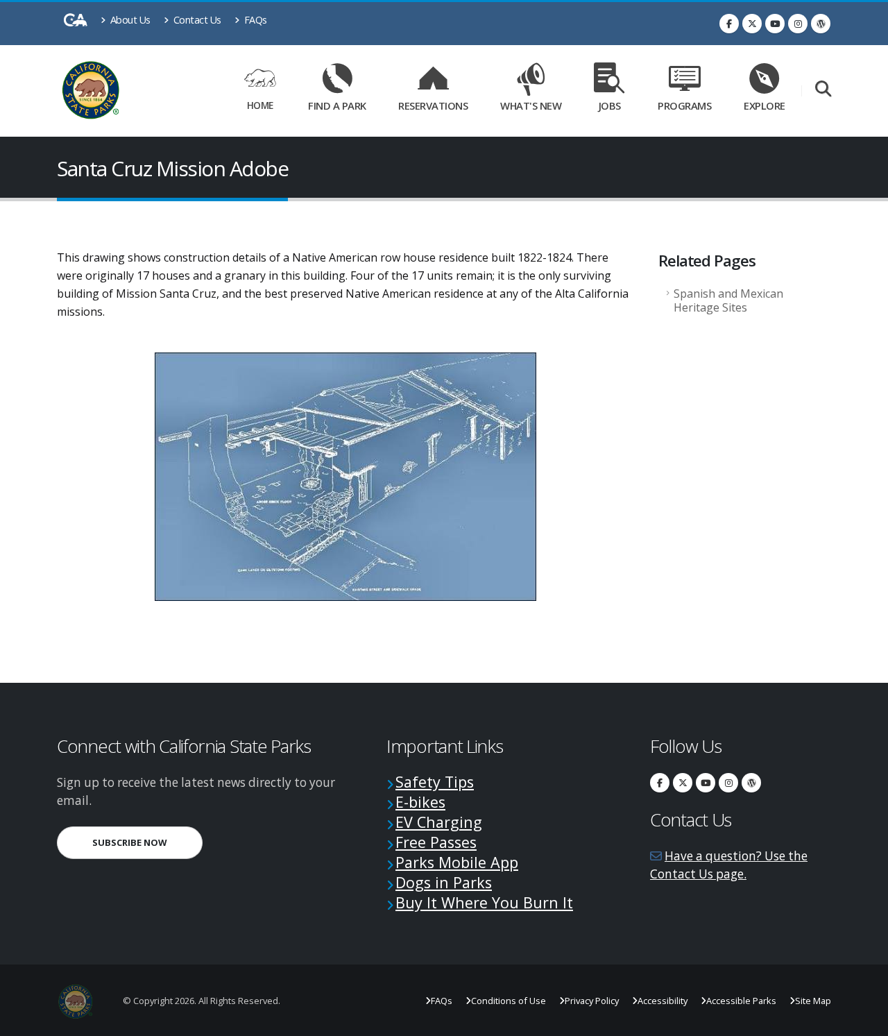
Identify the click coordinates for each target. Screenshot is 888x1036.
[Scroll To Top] (863, 1020)
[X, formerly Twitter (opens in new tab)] (752, 23)
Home (260, 105)
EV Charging (438, 822)
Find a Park (337, 105)
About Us (129, 19)
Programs (684, 105)
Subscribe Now (147, 842)
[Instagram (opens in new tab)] (798, 23)
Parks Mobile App (456, 862)
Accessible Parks (741, 1000)
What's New (530, 105)
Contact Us (196, 19)
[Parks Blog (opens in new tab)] (820, 23)
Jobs (610, 105)
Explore (764, 105)
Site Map (813, 1000)
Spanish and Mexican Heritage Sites (728, 300)
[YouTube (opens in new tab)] (775, 23)
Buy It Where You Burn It (484, 902)
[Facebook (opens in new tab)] (729, 23)
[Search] (823, 90)
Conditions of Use (508, 1000)
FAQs (254, 19)
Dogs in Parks (443, 882)
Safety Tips (434, 782)
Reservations (437, 103)
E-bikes (420, 802)
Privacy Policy (592, 1000)
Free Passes (436, 842)
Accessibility (663, 1000)
